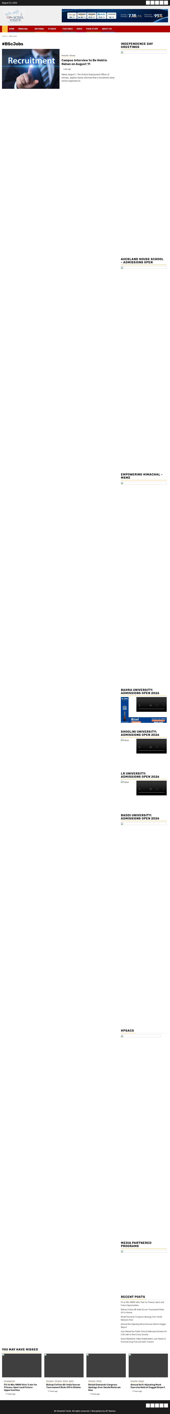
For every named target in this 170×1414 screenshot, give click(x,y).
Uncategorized (9, 1381)
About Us (107, 29)
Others (52, 29)
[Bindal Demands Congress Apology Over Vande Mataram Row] (106, 1365)
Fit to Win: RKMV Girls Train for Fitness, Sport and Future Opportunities (20, 1387)
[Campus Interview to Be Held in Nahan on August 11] (31, 69)
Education (50, 1381)
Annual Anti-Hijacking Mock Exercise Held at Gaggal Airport (148, 1386)
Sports (71, 1381)
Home (11, 29)
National (39, 29)
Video (79, 29)
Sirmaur (72, 55)
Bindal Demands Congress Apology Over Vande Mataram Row (104, 1387)
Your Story (92, 29)
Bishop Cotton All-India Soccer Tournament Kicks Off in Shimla (63, 1386)
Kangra (141, 1381)
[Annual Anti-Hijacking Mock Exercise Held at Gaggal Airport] (148, 1365)
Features (68, 29)
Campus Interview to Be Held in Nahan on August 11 (84, 62)
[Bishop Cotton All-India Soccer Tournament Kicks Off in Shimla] (64, 1365)
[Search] (166, 29)
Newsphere (96, 1411)
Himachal (23, 29)
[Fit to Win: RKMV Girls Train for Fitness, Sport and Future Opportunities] (22, 1365)
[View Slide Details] (144, 1266)
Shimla (65, 1381)
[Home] (5, 29)
